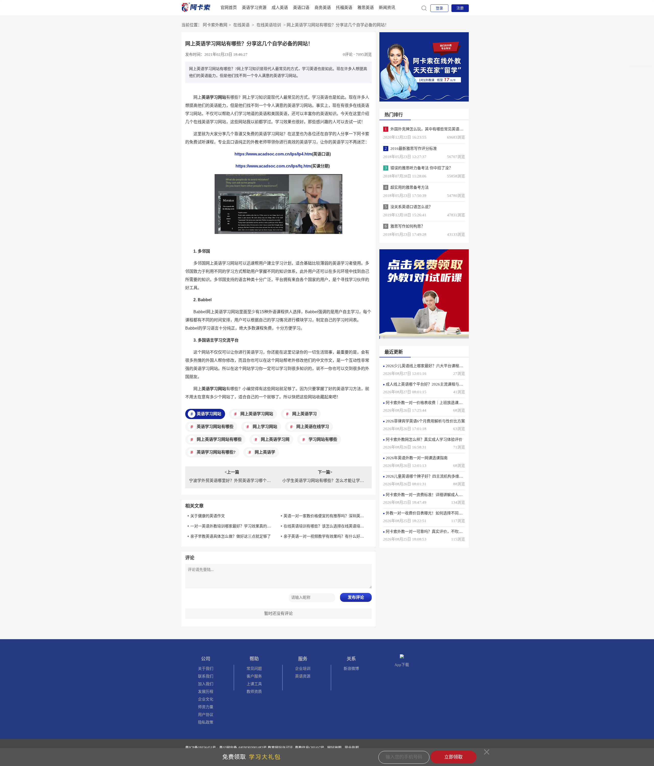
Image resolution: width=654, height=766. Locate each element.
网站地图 (334, 748)
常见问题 (254, 669)
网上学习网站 (265, 426)
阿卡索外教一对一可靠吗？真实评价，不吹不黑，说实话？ (435, 532)
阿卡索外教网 (215, 25)
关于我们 (205, 669)
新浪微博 (351, 669)
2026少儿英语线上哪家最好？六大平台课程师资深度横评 (434, 366)
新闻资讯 (387, 7)
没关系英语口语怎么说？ (411, 207)
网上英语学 (265, 452)
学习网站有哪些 (323, 439)
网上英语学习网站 (256, 414)
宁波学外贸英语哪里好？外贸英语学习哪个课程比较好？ (232, 480)
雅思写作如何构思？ (407, 226)
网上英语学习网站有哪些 (219, 439)
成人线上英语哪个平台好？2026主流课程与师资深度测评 (434, 384)
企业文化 (205, 699)
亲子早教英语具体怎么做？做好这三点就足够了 (230, 536)
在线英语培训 (268, 25)
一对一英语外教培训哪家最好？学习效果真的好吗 (232, 526)
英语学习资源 (254, 7)
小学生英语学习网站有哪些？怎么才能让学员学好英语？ (325, 480)
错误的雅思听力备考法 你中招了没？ (421, 168)
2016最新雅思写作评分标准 (413, 149)
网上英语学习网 (275, 439)
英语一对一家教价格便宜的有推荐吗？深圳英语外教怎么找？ (325, 516)
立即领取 (453, 757)
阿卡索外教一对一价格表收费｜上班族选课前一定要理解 (434, 403)
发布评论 (356, 597)
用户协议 (205, 715)
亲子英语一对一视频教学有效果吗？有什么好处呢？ (325, 536)
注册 (460, 8)
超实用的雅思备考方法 (409, 187)
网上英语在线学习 (312, 426)
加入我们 (205, 684)
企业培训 (302, 669)
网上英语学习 (304, 414)
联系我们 (205, 676)
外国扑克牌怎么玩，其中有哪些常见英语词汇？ (430, 129)
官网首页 (228, 7)
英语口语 (301, 7)
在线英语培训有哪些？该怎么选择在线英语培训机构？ (325, 526)
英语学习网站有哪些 (215, 426)
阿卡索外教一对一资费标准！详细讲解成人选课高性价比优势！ (439, 495)
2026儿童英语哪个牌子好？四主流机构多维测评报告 (430, 476)
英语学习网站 (209, 414)
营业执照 (352, 748)
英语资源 (302, 676)
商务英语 (322, 7)
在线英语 (241, 25)
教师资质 (254, 692)
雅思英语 (365, 7)
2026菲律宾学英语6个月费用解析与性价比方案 (425, 421)
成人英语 (280, 7)
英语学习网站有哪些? (216, 452)
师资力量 (205, 707)
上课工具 (254, 684)
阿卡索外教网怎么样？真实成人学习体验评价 (424, 439)
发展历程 (205, 692)
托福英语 (344, 7)
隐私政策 (205, 722)
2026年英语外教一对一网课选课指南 (417, 458)
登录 (439, 8)
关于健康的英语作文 (207, 516)
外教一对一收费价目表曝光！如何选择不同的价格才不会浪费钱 (439, 513)
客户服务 (254, 676)
